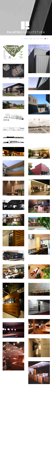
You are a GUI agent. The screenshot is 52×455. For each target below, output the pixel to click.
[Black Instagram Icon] (47, 38)
